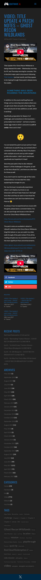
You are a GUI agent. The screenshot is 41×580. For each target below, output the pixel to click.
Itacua (33, 530)
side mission (9, 558)
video (7, 565)
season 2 (14, 554)
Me (5, 493)
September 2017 (9, 451)
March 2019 (8, 399)
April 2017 (7, 469)
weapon (15, 566)
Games (15, 39)
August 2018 (8, 425)
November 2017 (9, 443)
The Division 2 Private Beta (23, 562)
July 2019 (7, 385)
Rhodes (31, 550)
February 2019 (9, 403)
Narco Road (29, 537)
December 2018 (9, 410)
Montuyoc (22, 538)
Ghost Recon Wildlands (17, 529)
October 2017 (9, 447)
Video (6, 497)
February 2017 (9, 476)
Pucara (6, 546)
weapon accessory (26, 566)
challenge (8, 518)
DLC (19, 522)
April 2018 (7, 432)
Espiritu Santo (25, 522)
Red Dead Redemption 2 (16, 549)
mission (15, 537)
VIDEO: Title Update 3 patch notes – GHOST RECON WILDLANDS (11, 300)
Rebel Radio (21, 546)
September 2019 (9, 377)
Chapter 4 (31, 518)
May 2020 (7, 374)
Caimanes (27, 514)
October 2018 (9, 418)
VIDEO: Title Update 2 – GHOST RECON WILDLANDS (27, 300)
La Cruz (20, 534)
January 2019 (8, 407)
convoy (14, 522)
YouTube (7, 504)
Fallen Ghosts (7, 525)
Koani (15, 533)
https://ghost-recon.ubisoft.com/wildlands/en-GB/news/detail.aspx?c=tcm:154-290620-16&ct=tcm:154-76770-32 (20, 248)
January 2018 (8, 440)
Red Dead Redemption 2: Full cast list (16, 335)
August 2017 (8, 454)
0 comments (22, 39)
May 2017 (7, 465)
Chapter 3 (23, 518)
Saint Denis (7, 554)
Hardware (7, 490)
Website (7, 501)
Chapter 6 (7, 522)
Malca (33, 534)
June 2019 (7, 388)
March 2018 (8, 436)
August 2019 (8, 381)
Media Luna (7, 537)
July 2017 (7, 458)
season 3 (20, 554)
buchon (21, 514)
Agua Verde (7, 514)
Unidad (33, 562)
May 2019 (7, 392)
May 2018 (7, 429)
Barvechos (15, 514)
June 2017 (7, 462)
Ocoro (20, 542)
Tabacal (25, 558)
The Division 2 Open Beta (10, 562)
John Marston (8, 534)
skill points (19, 558)
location (27, 533)
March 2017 (8, 473)
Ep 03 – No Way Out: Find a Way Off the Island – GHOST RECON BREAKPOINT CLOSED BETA (20, 361)
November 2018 (9, 414)
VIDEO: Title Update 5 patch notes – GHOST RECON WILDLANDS (11, 313)
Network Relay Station (10, 542)
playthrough (29, 541)
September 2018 (9, 421)
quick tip (13, 545)
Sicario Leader (26, 554)
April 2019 (7, 396)
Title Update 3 (9, 77)
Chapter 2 (16, 518)
